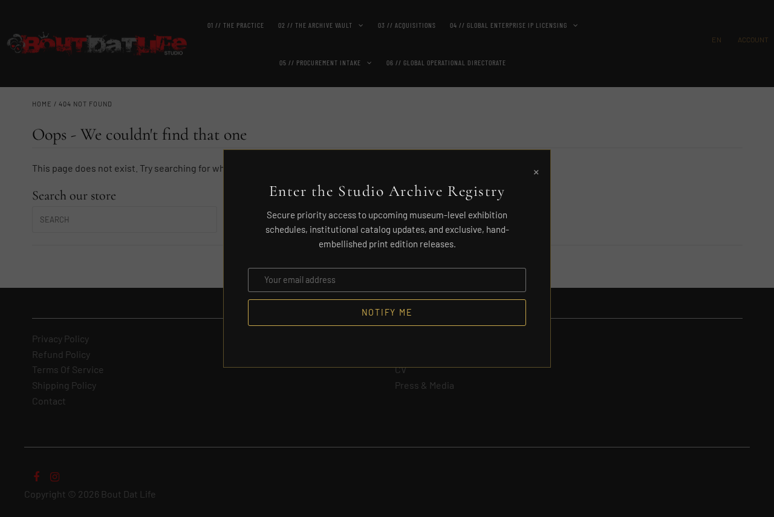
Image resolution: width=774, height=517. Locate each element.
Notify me (387, 312)
